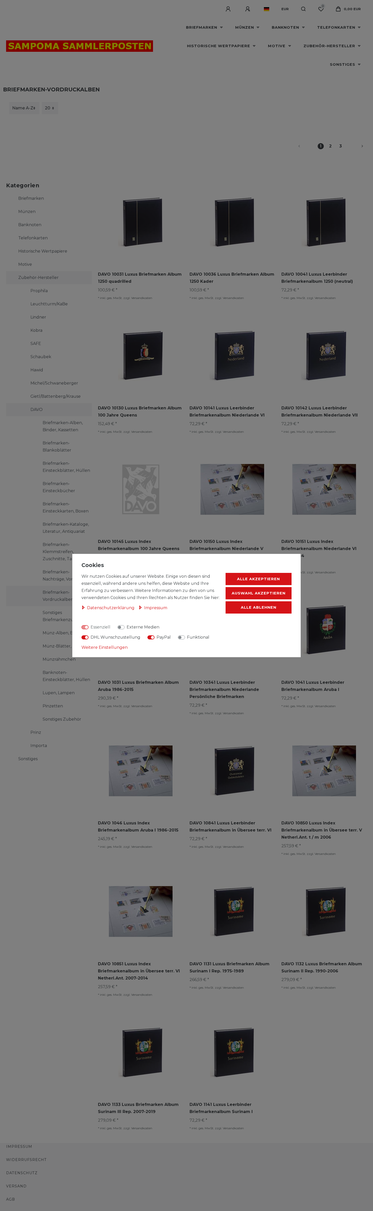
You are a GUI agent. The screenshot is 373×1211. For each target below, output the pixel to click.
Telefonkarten (337, 27)
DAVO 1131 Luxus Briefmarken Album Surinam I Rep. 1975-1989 (229, 967)
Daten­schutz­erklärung (111, 607)
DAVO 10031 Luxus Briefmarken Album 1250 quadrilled (140, 278)
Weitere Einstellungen (104, 647)
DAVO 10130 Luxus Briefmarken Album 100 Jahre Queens (140, 412)
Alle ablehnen (258, 607)
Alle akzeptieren (258, 579)
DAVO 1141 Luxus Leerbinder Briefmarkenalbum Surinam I (221, 1108)
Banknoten (286, 27)
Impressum (19, 1146)
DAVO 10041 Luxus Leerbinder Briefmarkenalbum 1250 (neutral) (317, 278)
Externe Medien (143, 627)
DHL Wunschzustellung (115, 637)
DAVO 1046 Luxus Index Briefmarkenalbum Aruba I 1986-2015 (138, 827)
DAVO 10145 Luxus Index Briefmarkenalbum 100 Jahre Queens (138, 545)
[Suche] (303, 9)
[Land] (266, 9)
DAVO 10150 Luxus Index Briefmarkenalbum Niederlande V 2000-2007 (226, 548)
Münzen (245, 27)
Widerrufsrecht (26, 1159)
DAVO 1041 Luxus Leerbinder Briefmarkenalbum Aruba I (312, 686)
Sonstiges (343, 64)
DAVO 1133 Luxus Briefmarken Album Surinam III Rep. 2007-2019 (138, 1108)
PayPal (164, 637)
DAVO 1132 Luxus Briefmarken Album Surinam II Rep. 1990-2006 (321, 967)
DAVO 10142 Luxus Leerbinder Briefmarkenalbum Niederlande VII (319, 412)
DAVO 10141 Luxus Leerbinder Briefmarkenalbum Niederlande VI (227, 412)
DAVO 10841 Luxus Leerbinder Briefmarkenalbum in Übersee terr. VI (231, 827)
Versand (16, 1186)
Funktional (198, 637)
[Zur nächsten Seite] (356, 146)
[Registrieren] (248, 9)
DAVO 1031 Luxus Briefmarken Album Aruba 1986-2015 (138, 686)
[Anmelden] (228, 9)
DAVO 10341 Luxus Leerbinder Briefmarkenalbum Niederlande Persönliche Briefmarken (224, 689)
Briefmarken (202, 27)
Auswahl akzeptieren (258, 593)
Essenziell (100, 627)
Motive (277, 46)
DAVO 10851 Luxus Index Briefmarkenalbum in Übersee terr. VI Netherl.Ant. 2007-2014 (139, 971)
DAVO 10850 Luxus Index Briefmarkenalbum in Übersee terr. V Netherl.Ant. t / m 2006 (321, 830)
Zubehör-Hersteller (330, 46)
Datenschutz (22, 1173)
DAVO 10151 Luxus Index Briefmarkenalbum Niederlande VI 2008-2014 (319, 548)
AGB (10, 1199)
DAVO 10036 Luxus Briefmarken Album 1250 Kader (232, 278)
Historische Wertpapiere (219, 46)
